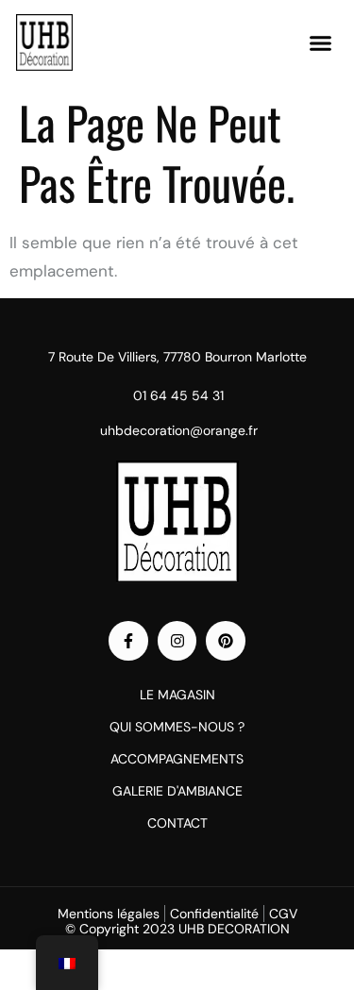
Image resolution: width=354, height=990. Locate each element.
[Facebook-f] (128, 641)
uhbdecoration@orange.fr (179, 430)
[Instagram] (177, 641)
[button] (321, 42)
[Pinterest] (225, 641)
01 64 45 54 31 (178, 395)
